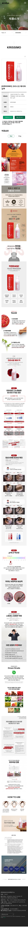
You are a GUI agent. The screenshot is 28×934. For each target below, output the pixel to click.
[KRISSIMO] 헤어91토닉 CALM (14, 879)
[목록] (25, 56)
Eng (20, 136)
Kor (11, 136)
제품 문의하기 (20, 117)
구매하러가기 (8, 117)
